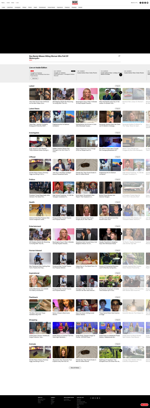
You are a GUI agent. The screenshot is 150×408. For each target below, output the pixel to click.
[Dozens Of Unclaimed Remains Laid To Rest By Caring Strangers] (110, 259)
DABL (78, 405)
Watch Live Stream (67, 400)
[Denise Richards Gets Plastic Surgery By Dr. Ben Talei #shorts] (87, 210)
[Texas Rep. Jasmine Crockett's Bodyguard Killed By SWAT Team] (40, 117)
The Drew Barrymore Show (82, 402)
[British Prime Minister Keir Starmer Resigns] (110, 188)
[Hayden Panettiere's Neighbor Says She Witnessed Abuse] (110, 234)
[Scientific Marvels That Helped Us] (133, 305)
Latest (3, 7)
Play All (118, 85)
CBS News (79, 400)
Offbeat (24, 7)
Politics (30, 7)
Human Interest (51, 7)
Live (18, 2)
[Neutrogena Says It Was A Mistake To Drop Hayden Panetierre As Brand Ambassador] (87, 94)
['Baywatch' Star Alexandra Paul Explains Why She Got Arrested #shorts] (63, 352)
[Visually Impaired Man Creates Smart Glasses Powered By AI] (133, 259)
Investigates (17, 7)
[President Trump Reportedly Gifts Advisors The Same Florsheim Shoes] (40, 188)
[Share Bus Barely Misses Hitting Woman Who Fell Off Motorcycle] (119, 56)
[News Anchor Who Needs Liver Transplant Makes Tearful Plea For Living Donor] (133, 210)
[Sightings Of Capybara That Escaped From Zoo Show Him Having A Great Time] (110, 352)
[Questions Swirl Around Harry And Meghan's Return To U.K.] (87, 234)
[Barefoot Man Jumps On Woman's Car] (133, 94)
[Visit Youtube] (97, 398)
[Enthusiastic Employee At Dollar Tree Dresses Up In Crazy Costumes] (110, 281)
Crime (8, 2)
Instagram (52, 401)
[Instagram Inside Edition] (145, 3)
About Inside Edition (41, 399)
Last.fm (78, 406)
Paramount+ (79, 399)
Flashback (67, 7)
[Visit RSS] (99, 398)
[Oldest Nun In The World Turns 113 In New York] (87, 259)
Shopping (74, 7)
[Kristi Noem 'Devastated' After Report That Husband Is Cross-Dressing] (87, 188)
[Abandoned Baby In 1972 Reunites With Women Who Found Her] (133, 281)
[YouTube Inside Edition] (147, 3)
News (3, 2)
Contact (39, 402)
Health (35, 7)
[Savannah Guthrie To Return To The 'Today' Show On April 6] (133, 117)
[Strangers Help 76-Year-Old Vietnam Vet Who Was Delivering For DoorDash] (87, 281)
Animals (80, 7)
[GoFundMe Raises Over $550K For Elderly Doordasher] (40, 281)
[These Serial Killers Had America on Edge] (110, 305)
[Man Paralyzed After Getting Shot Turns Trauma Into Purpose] (40, 259)
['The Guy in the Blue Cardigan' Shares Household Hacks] (63, 165)
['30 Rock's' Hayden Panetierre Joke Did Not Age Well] (133, 234)
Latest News (10, 7)
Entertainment (42, 7)
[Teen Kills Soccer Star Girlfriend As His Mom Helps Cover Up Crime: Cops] (40, 94)
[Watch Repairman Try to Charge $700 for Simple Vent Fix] (87, 141)
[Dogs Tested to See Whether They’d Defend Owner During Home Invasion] (40, 141)
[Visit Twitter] (93, 398)
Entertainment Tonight (81, 401)
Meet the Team (40, 400)
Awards (39, 401)
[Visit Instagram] (95, 398)
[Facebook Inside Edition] (140, 3)
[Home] (75, 3)
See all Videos (75, 367)
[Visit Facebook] (91, 398)
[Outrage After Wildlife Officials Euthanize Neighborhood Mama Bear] (133, 352)
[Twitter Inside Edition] (143, 3)
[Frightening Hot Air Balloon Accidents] (63, 117)
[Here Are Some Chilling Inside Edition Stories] (87, 305)
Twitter (52, 400)
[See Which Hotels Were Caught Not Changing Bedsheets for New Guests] (110, 141)
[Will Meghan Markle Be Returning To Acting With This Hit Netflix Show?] (63, 94)
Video (12, 2)
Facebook (52, 399)
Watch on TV (134, 2)
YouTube (52, 402)
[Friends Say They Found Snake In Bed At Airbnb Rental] (87, 165)
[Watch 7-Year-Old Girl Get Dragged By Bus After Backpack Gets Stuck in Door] (133, 141)
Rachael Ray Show (80, 404)
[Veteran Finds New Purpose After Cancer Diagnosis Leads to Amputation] (40, 210)
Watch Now (34, 78)
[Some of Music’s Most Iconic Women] (63, 305)
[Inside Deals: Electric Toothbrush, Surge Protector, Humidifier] (40, 328)
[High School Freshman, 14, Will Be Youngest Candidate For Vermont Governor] (133, 165)
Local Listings (66, 399)
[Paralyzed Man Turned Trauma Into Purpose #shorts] (63, 210)
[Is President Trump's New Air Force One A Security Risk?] (133, 188)
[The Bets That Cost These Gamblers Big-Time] (40, 305)
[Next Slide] (120, 74)
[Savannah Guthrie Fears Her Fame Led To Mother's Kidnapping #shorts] (110, 117)
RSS (51, 404)
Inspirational (60, 7)
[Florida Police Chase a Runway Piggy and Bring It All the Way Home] (40, 165)
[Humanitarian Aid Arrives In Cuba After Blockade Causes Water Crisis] (87, 117)
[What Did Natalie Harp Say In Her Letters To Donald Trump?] (110, 94)
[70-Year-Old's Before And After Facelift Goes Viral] (110, 210)
